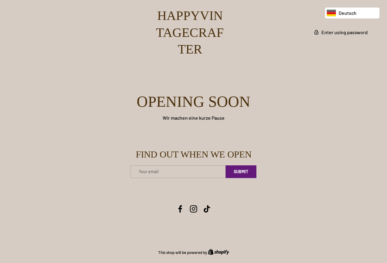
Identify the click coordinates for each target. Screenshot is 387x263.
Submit (241, 171)
